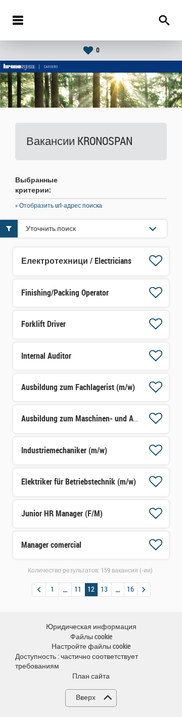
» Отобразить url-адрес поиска (58, 205)
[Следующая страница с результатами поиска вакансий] (144, 589)
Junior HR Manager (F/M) (62, 513)
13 (104, 589)
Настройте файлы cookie (91, 646)
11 (77, 589)
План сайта (91, 676)
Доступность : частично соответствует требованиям (76, 661)
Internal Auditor (46, 356)
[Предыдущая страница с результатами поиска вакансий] (39, 589)
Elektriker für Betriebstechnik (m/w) (78, 482)
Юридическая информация (91, 627)
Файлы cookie (91, 637)
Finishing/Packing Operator (65, 293)
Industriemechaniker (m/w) (64, 450)
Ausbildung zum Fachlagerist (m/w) (78, 387)
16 (130, 589)
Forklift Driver (43, 324)
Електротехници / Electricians (76, 261)
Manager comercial (51, 545)
